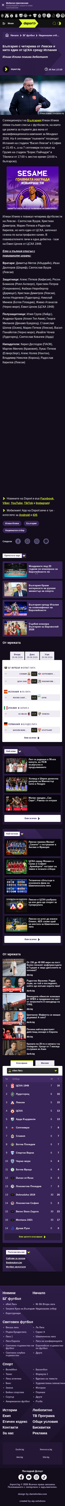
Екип (7, 1416)
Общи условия (45, 1421)
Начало (15, 35)
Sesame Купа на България (20, 1308)
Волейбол (11, 1369)
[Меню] (4, 23)
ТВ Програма (44, 1416)
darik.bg (31, 991)
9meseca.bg (46, 1449)
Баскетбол (41, 1369)
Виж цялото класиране (30, 1237)
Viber (6, 503)
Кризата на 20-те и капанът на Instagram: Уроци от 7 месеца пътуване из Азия (43, 1046)
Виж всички (30, 738)
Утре (47, 656)
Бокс (8, 1383)
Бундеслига (22, 724)
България (31, 523)
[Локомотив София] (62, 15)
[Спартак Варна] (35, 15)
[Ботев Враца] (48, 15)
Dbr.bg (46, 1457)
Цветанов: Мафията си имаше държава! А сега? (43, 1016)
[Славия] (39, 15)
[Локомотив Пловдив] (58, 15)
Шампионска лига (46, 1336)
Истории (10, 1410)
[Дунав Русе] (53, 15)
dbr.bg (30, 975)
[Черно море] (44, 15)
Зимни (9, 1387)
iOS (35, 514)
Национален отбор (49, 35)
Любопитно (42, 1410)
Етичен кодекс (15, 1421)
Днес (32, 656)
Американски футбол (18, 1401)
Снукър (10, 1397)
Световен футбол (18, 1322)
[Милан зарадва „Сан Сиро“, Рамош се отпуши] (32, 803)
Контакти (10, 1427)
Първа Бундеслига (16, 1332)
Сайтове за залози (15, 1258)
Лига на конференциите (49, 1341)
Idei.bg (19, 1457)
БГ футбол (29, 35)
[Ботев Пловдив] (25, 16)
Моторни (41, 1387)
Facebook (47, 498)
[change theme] (59, 23)
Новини (9, 1293)
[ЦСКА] (11, 15)
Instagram (42, 503)
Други (39, 1352)
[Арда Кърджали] (21, 15)
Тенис (9, 1374)
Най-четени (12, 834)
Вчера (17, 656)
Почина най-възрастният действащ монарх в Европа (42, 1030)
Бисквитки (41, 1427)
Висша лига (12, 1327)
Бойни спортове (15, 1392)
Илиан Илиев (12, 523)
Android (24, 514)
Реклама (40, 1433)
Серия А (18, 708)
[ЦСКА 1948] (16, 15)
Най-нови (11, 751)
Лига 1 (9, 1336)
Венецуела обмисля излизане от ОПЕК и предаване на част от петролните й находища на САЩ (43, 1000)
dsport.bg (15, 69)
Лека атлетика (13, 1378)
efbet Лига (21, 668)
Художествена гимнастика (50, 1383)
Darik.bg (20, 1449)
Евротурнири (13, 1313)
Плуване (40, 1392)
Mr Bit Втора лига (45, 1304)
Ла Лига (19, 692)
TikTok (28, 503)
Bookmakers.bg (14, 1262)
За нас (8, 1433)
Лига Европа (13, 1341)
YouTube (17, 503)
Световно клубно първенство (15, 1354)
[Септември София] (30, 15)
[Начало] (7, 35)
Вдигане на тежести (46, 1378)
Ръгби (39, 1401)
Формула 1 (42, 1374)
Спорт (8, 1364)
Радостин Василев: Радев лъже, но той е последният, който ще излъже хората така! (43, 983)
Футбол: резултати (16, 1267)
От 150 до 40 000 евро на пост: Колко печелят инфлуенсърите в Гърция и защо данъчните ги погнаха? (44, 966)
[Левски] (7, 15)
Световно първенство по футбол (20, 1347)
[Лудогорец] (2, 15)
